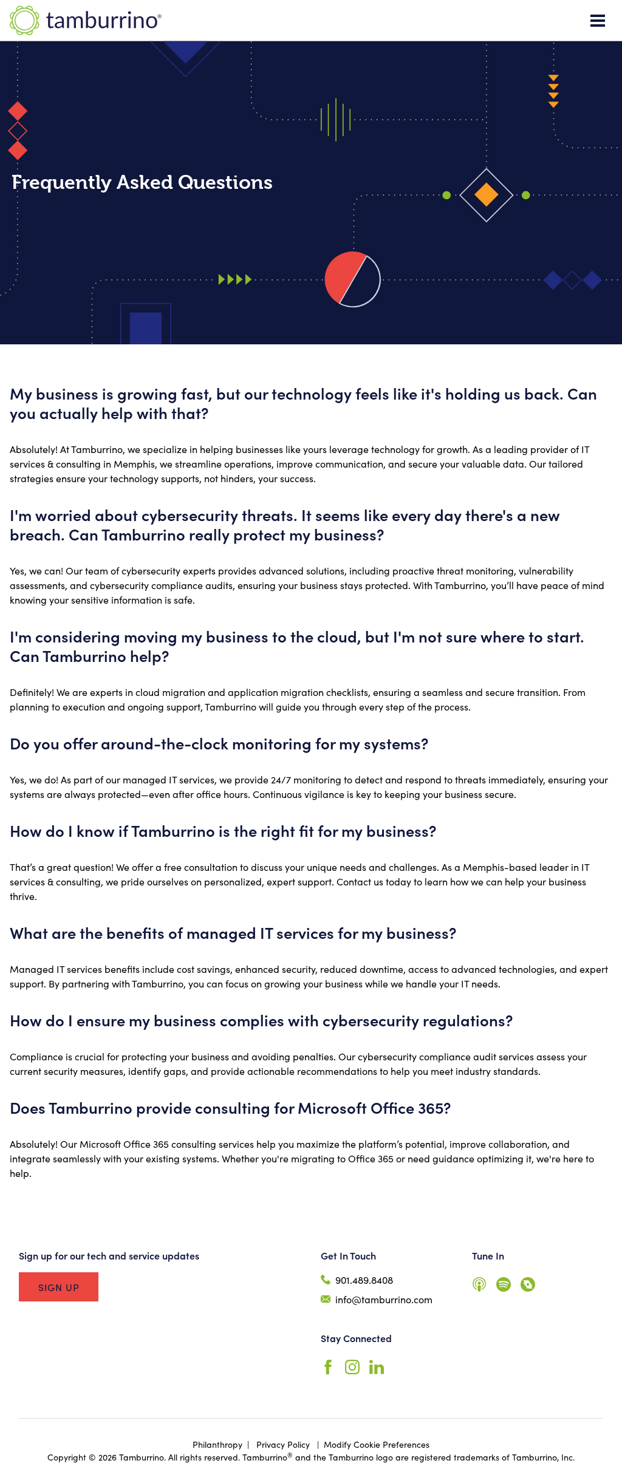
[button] (597, 20)
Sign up (59, 1287)
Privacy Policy (283, 1444)
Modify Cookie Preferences (376, 1444)
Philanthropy (217, 1444)
